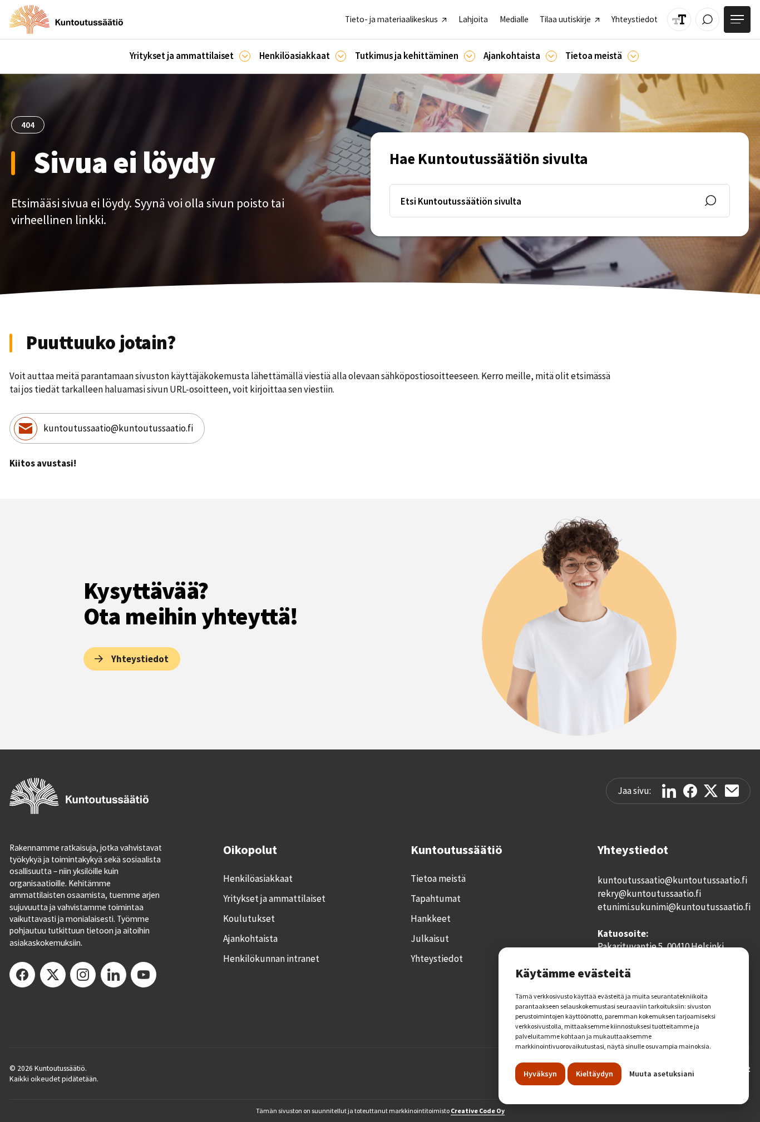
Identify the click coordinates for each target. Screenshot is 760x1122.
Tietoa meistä (438, 878)
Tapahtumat (436, 898)
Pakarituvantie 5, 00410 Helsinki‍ (661, 946)
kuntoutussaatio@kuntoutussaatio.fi (118, 428)
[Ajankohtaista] (469, 56)
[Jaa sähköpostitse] (732, 791)
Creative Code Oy (478, 1110)
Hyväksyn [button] (540, 1074)
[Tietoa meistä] (633, 56)
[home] (66, 19)
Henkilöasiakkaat (258, 878)
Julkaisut (430, 938)
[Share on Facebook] (690, 791)
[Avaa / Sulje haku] (707, 20)
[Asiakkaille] (341, 56)
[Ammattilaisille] (244, 56)
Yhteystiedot (437, 958)
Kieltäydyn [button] (594, 1074)
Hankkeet (431, 918)
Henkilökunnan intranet (271, 958)
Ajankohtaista (250, 938)
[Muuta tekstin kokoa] (679, 20)
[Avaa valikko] (737, 19)
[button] (190, 56)
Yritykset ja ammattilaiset (274, 898)
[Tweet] (711, 791)
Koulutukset (249, 918)
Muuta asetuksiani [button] (661, 1074)
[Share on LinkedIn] (669, 791)
